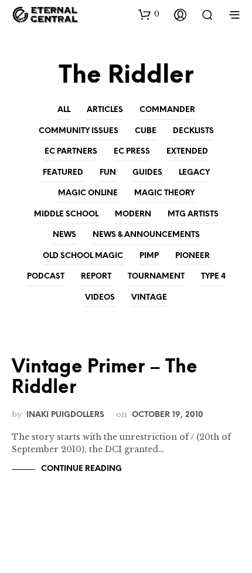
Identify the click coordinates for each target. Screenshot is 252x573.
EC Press (132, 151)
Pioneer (192, 256)
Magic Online (88, 193)
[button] (148, 14)
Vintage (149, 297)
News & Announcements (146, 235)
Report (96, 276)
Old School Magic (83, 256)
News (64, 235)
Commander (167, 110)
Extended (187, 151)
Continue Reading (81, 469)
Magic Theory (164, 193)
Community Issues (78, 131)
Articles (105, 110)
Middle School (66, 214)
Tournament (156, 276)
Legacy (194, 173)
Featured (63, 173)
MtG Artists (193, 214)
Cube (145, 131)
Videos (100, 297)
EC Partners (71, 151)
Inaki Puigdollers (65, 415)
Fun (108, 173)
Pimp (149, 256)
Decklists (193, 131)
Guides (147, 173)
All (63, 110)
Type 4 (213, 276)
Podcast (45, 276)
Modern (133, 214)
